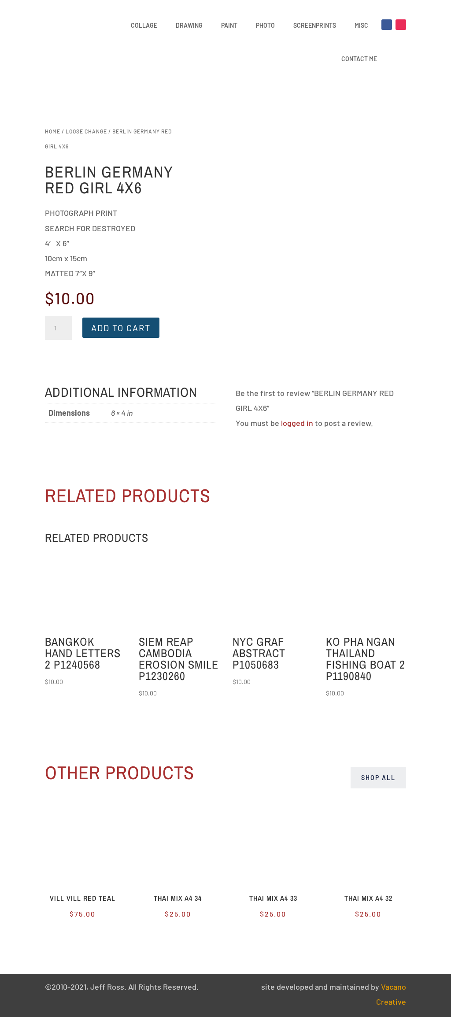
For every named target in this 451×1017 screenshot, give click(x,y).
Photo (265, 25)
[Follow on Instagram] (401, 24)
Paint (229, 25)
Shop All (378, 777)
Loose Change (86, 131)
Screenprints (314, 25)
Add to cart (121, 327)
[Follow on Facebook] (386, 24)
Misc (361, 25)
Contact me (359, 59)
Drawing (189, 25)
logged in (297, 423)
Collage (144, 25)
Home (52, 131)
